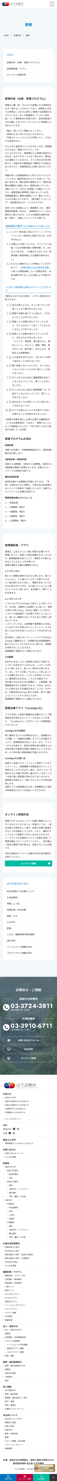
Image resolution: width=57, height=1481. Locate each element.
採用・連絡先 (10, 1405)
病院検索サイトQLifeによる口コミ (19, 1143)
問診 (41, 1479)
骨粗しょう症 (13, 903)
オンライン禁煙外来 (16, 74)
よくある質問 (10, 1157)
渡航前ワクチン (11, 1301)
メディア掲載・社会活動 (15, 1441)
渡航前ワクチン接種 (15, 1348)
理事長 (7, 1369)
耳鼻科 (11, 1218)
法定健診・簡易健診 (13, 1279)
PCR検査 (8, 1316)
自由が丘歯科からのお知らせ (17, 1105)
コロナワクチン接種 (15, 1352)
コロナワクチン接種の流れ (19, 952)
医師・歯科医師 (11, 1394)
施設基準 (8, 1448)
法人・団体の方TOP (13, 1329)
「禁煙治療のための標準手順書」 (35, 267)
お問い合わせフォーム (28, 1040)
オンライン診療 (28, 863)
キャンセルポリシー (13, 1118)
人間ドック (9, 1286)
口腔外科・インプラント (19, 1189)
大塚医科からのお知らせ (15, 1108)
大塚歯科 (10, 1222)
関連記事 (8, 1320)
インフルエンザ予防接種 (17, 1344)
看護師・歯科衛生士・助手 (16, 1397)
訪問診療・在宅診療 (16, 909)
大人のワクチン (11, 1297)
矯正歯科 (12, 1192)
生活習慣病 (12, 897)
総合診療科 (13, 1174)
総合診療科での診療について (20, 891)
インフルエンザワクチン (15, 1305)
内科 (11, 1177)
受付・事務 (9, 1401)
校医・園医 (9, 1355)
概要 (7, 1437)
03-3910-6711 (31, 1025)
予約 (8, 1479)
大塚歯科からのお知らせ (15, 1112)
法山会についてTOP (13, 1418)
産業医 (7, 1333)
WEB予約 (28, 1049)
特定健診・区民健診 (13, 1283)
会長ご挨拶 (9, 1426)
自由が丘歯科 (12, 1181)
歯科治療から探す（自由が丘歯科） (20, 1254)
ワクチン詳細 (10, 1312)
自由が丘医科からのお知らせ (17, 1101)
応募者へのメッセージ (14, 1408)
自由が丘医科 (12, 1170)
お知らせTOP (10, 1097)
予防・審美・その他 (17, 1196)
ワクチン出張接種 (12, 1341)
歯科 (11, 1185)
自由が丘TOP (10, 1166)
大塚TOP (8, 1200)
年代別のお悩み (11, 1262)
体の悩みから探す (12, 1250)
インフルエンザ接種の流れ (19, 946)
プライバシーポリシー (14, 1444)
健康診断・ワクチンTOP (15, 1275)
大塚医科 (10, 1203)
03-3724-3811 (32, 1006)
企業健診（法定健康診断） (16, 1337)
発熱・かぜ (12, 916)
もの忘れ (11, 922)
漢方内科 (11, 940)
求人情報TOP (10, 1390)
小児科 (11, 1215)
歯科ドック (9, 1290)
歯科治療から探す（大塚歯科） (18, 1258)
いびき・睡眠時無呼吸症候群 (20, 934)
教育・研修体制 (11, 1433)
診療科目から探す (12, 1247)
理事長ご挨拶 (10, 1422)
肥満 (9, 928)
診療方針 (8, 1429)
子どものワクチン (12, 1294)
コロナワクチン (11, 1309)
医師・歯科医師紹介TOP (15, 1365)
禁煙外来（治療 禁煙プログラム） (24, 62)
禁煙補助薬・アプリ (16, 68)
